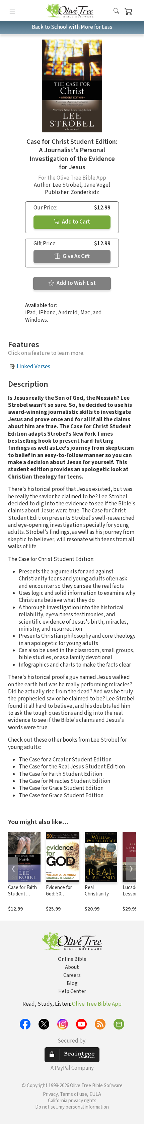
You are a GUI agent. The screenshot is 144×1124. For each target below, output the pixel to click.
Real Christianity (97, 890)
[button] (116, 11)
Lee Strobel (67, 185)
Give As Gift (76, 256)
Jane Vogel (97, 185)
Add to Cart (75, 222)
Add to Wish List (76, 283)
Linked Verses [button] (33, 367)
